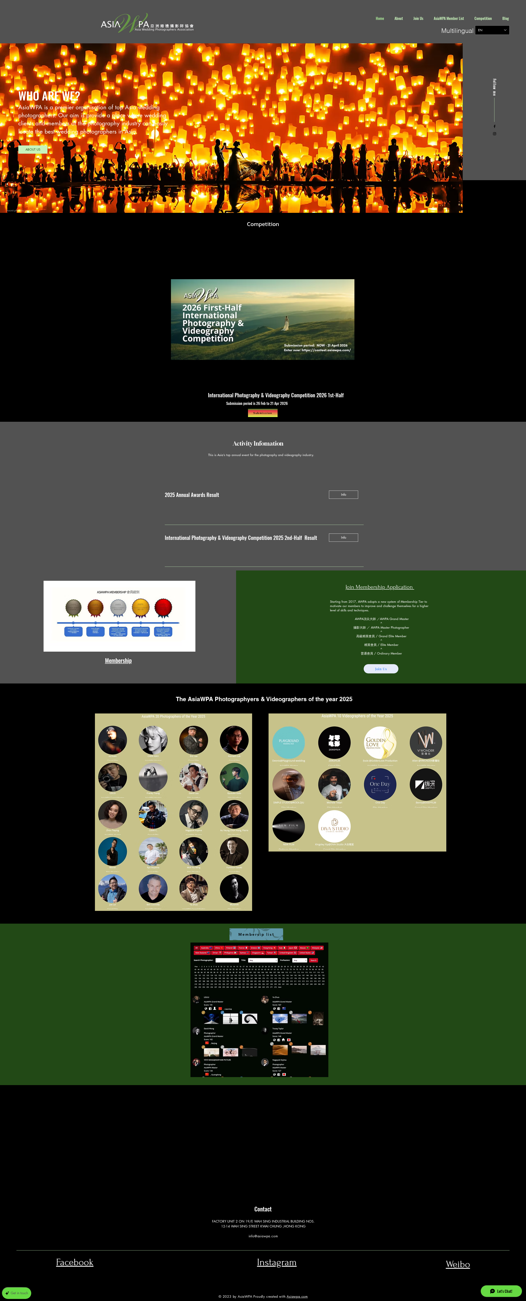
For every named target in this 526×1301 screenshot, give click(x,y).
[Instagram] (495, 134)
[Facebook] (495, 126)
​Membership (118, 660)
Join (350, 587)
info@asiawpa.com (263, 1236)
